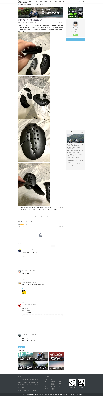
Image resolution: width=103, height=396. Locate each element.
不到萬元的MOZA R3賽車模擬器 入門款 (75, 150)
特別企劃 (53, 386)
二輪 (46, 379)
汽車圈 (40, 1)
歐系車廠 (59, 381)
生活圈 (50, 1)
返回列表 (61, 347)
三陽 (45, 383)
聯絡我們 (19, 390)
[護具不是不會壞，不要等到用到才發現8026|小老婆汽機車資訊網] (34, 53)
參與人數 (20, 221)
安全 (21, 22)
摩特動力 (46, 388)
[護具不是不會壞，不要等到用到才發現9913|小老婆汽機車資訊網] (34, 140)
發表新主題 (21, 347)
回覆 (20, 243)
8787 (22, 334)
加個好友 (75, 34)
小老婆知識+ (53, 381)
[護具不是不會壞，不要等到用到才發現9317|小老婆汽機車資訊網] (34, 97)
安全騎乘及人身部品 (27, 4)
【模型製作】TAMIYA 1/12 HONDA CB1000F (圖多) (74, 148)
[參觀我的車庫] (75, 26)
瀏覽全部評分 (61, 226)
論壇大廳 (55, 1)
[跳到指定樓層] (63, 247)
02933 (23, 249)
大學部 (75, 29)
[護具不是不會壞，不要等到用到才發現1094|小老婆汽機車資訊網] (34, 184)
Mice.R (23, 270)
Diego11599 (25, 22)
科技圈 (45, 1)
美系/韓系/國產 (60, 384)
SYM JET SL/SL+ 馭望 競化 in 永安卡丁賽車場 (75, 161)
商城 (60, 1)
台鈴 (45, 386)
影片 (64, 1)
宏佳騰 (46, 389)
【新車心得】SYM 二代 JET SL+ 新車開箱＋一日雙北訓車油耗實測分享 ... (75, 145)
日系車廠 (59, 383)
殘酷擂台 (53, 383)
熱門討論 (30, 1)
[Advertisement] (50, 263)
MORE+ (82, 132)
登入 (79, 1)
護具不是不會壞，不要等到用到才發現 (40, 4)
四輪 (58, 379)
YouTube (29, 390)
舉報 (62, 243)
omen (23, 304)
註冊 (83, 1)
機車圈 (36, 1)
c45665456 (22, 224)
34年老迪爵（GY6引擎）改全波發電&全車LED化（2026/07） (75, 155)
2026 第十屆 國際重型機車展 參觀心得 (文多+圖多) (75, 164)
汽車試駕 (53, 389)
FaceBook (24, 390)
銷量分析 (53, 384)
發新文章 (75, 39)
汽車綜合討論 (60, 386)
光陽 (45, 381)
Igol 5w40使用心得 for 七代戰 (73, 152)
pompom (23, 282)
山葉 (45, 384)
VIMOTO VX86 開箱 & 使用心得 (74, 157)
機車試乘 (53, 388)
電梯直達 (58, 246)
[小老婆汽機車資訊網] (22, 2)
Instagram (34, 390)
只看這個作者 (36, 22)
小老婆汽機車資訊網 (18, 5)
